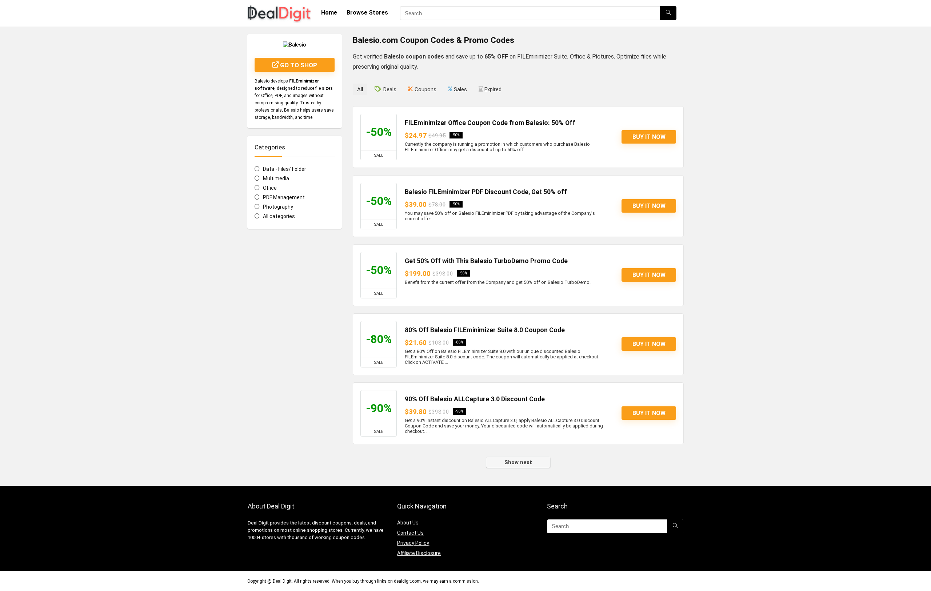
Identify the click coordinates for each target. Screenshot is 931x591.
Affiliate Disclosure (419, 553)
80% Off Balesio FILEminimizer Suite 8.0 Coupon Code (485, 330)
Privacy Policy (413, 543)
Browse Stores (367, 12)
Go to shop (298, 65)
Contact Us (410, 533)
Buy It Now (649, 136)
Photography (278, 207)
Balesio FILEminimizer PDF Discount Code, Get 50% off (486, 192)
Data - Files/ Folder (284, 169)
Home (329, 12)
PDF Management (284, 197)
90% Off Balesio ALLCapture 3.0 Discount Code (475, 399)
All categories (279, 216)
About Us (408, 523)
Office (270, 188)
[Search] (668, 13)
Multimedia (276, 178)
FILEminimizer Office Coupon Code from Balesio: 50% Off (490, 122)
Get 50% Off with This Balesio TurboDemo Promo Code (486, 261)
